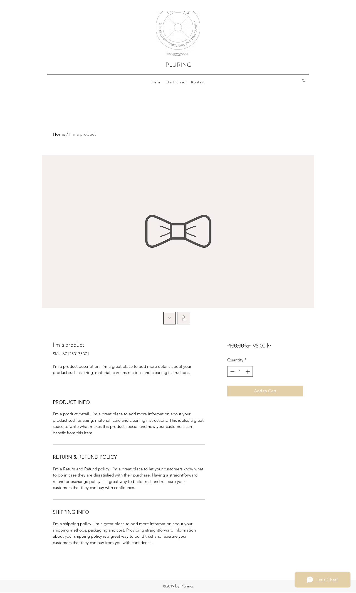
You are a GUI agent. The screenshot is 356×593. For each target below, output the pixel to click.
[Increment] (248, 371)
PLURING (178, 64)
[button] (304, 80)
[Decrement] (232, 371)
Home (59, 134)
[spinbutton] (239, 371)
